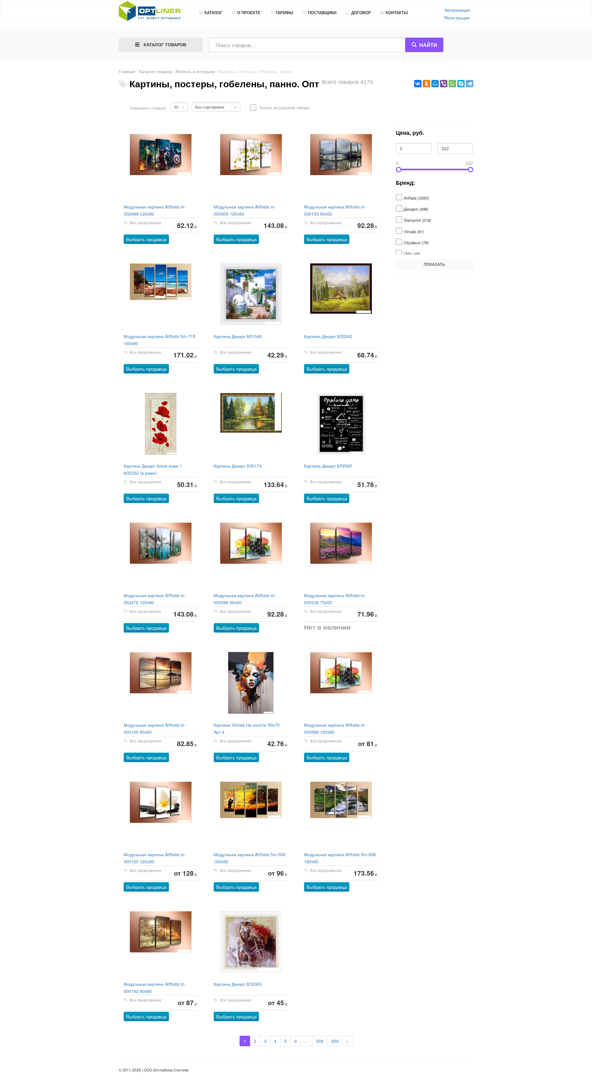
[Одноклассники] (426, 83)
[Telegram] (469, 83)
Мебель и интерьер (195, 71)
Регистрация (457, 17)
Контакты (397, 12)
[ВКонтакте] (417, 83)
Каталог (213, 12)
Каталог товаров (155, 71)
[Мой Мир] (435, 83)
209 (335, 1041)
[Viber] (443, 83)
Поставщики (322, 12)
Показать (434, 264)
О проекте (249, 12)
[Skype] (461, 83)
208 (319, 1041)
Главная (127, 71)
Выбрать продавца (146, 239)
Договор (361, 12)
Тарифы (284, 12)
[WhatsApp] (452, 83)
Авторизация (457, 10)
